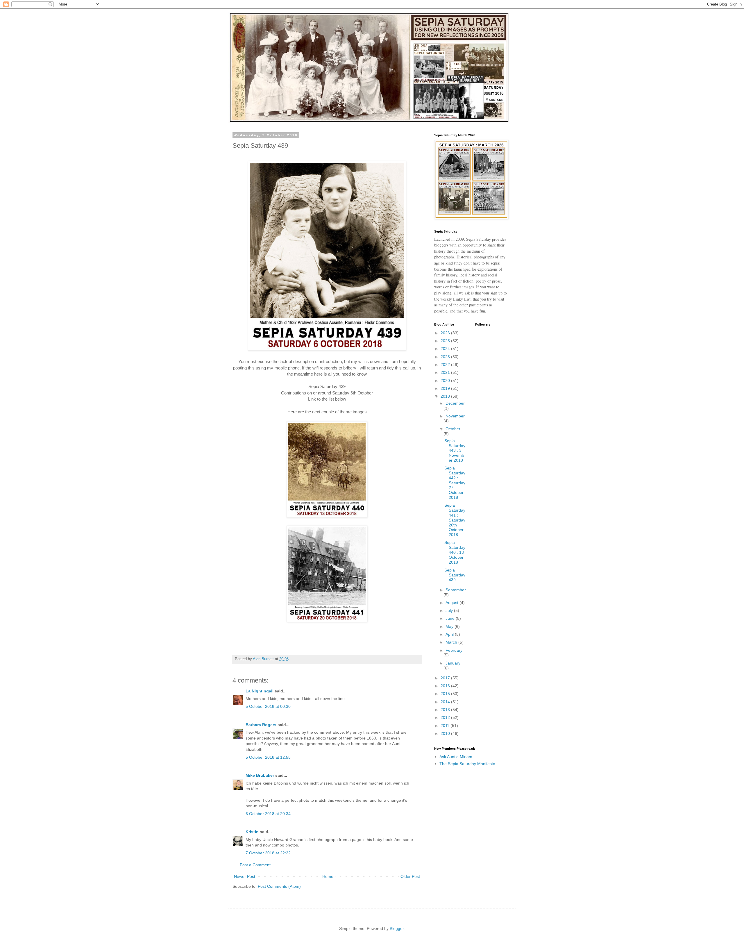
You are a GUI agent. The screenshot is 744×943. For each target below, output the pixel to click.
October (453, 428)
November (455, 416)
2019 (446, 388)
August (452, 602)
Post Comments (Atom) (279, 886)
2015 (446, 693)
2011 (445, 725)
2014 (446, 701)
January (453, 663)
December (455, 403)
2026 (446, 333)
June (451, 618)
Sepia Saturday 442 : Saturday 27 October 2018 (454, 483)
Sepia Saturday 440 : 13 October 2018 (454, 552)
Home (327, 876)
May (450, 626)
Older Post (410, 876)
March (452, 642)
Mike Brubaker (260, 775)
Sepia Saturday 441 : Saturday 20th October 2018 (454, 520)
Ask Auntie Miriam (455, 756)
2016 (446, 685)
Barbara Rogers (261, 724)
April (450, 634)
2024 (446, 348)
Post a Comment (255, 864)
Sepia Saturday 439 (454, 575)
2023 (446, 356)
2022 (446, 364)
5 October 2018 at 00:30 (268, 706)
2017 (446, 678)
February (454, 650)
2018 (446, 396)
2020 (446, 380)
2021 (446, 372)
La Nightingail (259, 691)
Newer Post (244, 876)
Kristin (252, 831)
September (456, 589)
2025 (446, 340)
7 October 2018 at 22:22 (268, 853)
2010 (446, 733)
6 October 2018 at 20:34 (268, 813)
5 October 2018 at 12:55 (268, 757)
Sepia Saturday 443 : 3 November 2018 (454, 450)
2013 (446, 709)
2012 (446, 717)
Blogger (397, 928)
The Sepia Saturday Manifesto (467, 763)
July (450, 610)
